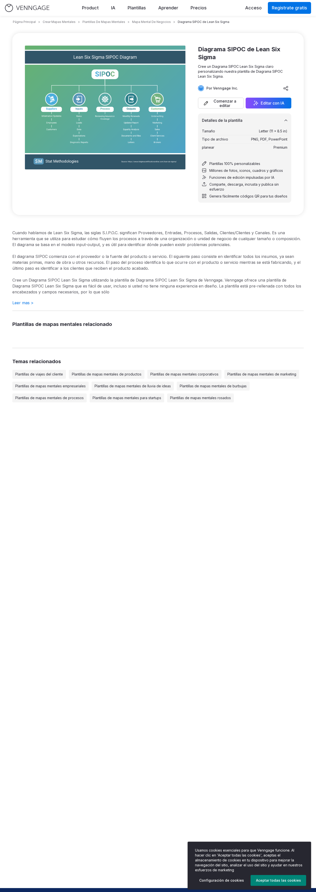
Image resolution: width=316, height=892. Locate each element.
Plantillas (137, 7)
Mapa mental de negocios (151, 22)
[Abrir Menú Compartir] (285, 88)
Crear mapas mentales (59, 22)
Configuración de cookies (221, 880)
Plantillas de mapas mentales (103, 22)
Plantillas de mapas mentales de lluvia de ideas (133, 386)
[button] (221, 103)
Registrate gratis (289, 7)
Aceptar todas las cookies (278, 880)
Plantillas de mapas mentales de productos (106, 374)
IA (113, 7)
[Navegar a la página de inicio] (27, 8)
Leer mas (23, 303)
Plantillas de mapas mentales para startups (127, 398)
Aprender (168, 7)
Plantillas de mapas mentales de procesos (49, 398)
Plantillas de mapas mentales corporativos (184, 374)
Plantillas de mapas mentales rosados (200, 398)
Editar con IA (272, 103)
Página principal (24, 22)
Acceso (253, 7)
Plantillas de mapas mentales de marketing (261, 374)
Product (90, 7)
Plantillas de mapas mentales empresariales (50, 386)
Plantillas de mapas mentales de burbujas (213, 386)
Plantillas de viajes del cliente (39, 374)
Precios (199, 7)
